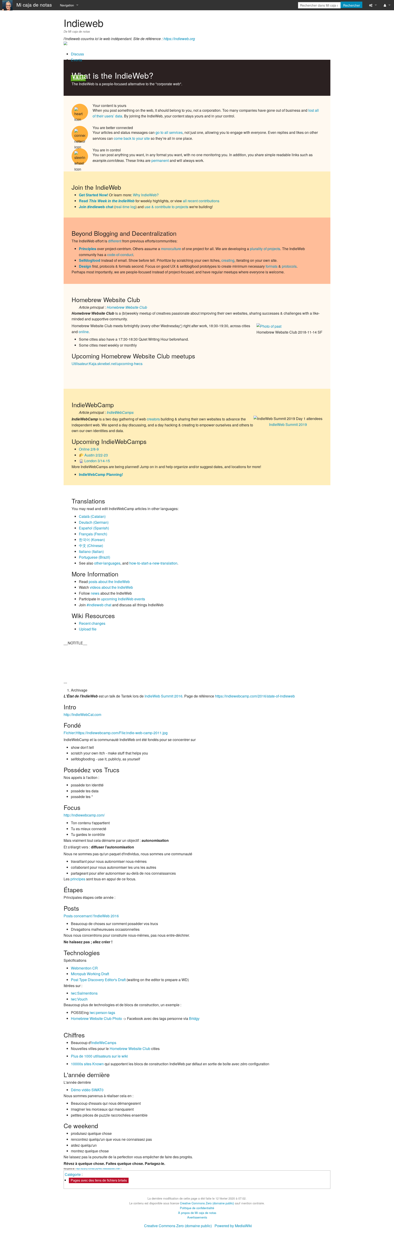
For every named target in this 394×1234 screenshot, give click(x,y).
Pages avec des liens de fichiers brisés (99, 1180)
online (84, 331)
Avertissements (197, 1217)
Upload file (87, 629)
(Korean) (92, 539)
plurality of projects (265, 248)
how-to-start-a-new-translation (153, 563)
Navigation (67, 5)
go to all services (169, 132)
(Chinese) (91, 545)
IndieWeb (132, 75)
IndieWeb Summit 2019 (288, 424)
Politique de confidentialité (197, 1208)
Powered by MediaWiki (233, 1225)
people (107, 83)
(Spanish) (94, 528)
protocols (289, 266)
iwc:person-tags (102, 1012)
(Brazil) (94, 557)
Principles (87, 248)
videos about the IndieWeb (111, 587)
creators (153, 419)
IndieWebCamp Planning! (101, 474)
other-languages (107, 563)
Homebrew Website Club (127, 307)
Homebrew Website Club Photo (96, 1018)
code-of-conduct (120, 254)
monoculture (171, 248)
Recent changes (92, 623)
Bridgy (194, 1018)
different (114, 241)
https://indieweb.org (179, 38)
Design (85, 266)
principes (77, 878)
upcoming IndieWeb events (123, 598)
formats (271, 266)
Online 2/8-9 (89, 449)
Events (76, 59)
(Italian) (91, 551)
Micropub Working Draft (90, 973)
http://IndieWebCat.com (82, 714)
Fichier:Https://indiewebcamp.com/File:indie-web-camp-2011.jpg (116, 732)
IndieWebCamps (120, 412)
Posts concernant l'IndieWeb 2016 (91, 915)
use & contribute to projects (166, 206)
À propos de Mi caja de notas (197, 1213)
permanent (160, 160)
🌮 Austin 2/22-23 (93, 455)
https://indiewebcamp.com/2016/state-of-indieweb (255, 696)
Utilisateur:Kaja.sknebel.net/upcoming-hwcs (107, 363)
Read (107, 200)
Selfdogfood (89, 260)
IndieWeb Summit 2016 (163, 696)
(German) (94, 522)
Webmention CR (84, 968)
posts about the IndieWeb (109, 581)
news (95, 593)
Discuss (77, 54)
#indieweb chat (99, 604)
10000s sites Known (87, 1063)
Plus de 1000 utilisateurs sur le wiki (99, 1056)
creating (227, 260)
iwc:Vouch (79, 999)
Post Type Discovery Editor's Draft (98, 979)
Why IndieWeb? (146, 194)
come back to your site (132, 138)
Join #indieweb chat (96, 206)
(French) (93, 534)
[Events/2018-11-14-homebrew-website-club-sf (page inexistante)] (285, 325)
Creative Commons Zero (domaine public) (207, 1203)
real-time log (125, 206)
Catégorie (73, 1174)
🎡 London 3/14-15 (94, 460)
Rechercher (351, 5)
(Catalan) (92, 516)
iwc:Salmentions (84, 993)
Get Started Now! (93, 194)
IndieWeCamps (103, 1042)
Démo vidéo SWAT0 (87, 1089)
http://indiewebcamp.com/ (84, 815)
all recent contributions (201, 200)
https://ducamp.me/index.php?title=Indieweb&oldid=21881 (98, 1168)
